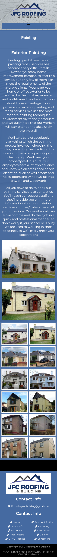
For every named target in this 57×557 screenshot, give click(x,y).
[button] (28, 26)
